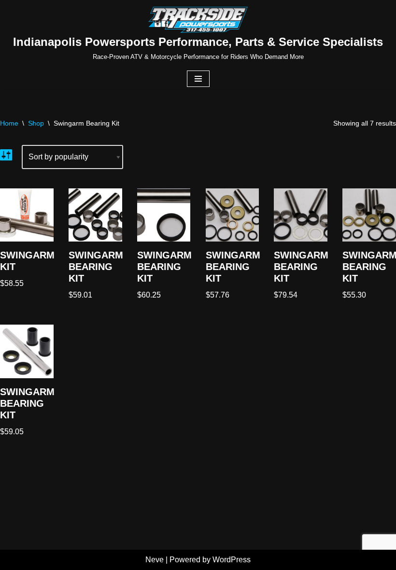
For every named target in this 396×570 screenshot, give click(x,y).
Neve (154, 560)
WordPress (231, 560)
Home (9, 123)
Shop (36, 123)
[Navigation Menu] (198, 79)
